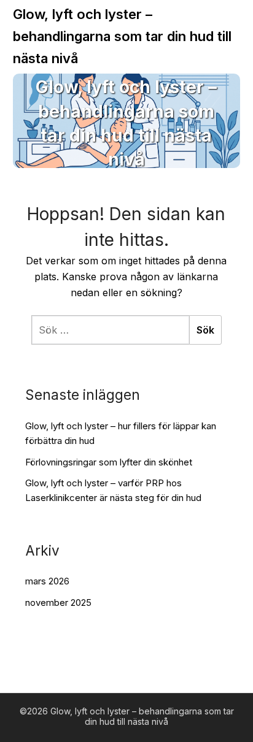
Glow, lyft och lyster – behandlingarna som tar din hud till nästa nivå (122, 36)
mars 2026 (47, 581)
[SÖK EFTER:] (110, 330)
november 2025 (58, 602)
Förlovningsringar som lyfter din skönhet (108, 462)
